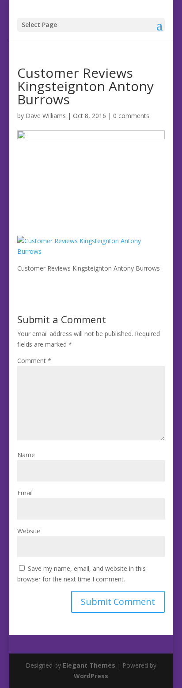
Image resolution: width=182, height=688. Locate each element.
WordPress (91, 676)
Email (25, 493)
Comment (34, 360)
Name (26, 455)
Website (28, 531)
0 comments (131, 115)
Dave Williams (46, 115)
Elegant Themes (89, 665)
